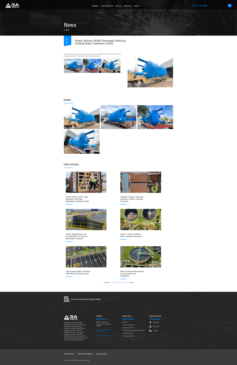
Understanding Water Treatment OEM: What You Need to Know (78, 272)
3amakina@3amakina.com (104, 336)
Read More (69, 204)
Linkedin (155, 331)
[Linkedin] (150, 331)
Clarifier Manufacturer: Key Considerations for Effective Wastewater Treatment (76, 236)
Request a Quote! (198, 5)
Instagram (156, 326)
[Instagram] (150, 326)
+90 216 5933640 (101, 330)
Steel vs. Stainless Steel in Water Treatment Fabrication (131, 235)
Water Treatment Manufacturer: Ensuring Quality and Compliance (132, 273)
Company (95, 6)
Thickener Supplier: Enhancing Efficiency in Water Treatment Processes (131, 199)
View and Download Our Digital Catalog (86, 299)
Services (119, 6)
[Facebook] (150, 322)
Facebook (156, 322)
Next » (132, 282)
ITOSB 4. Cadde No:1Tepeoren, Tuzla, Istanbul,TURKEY (103, 324)
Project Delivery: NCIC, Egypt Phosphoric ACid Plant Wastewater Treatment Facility (77, 199)
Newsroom (128, 6)
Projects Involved (107, 6)
